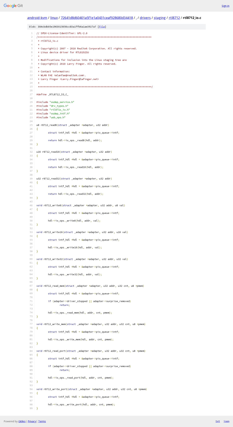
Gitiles (21, 421)
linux (54, 17)
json (226, 421)
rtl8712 (174, 17)
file (102, 26)
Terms (42, 421)
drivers (145, 17)
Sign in (225, 5)
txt (218, 421)
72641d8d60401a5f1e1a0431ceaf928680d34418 (97, 17)
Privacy (32, 421)
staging (160, 17)
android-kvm (37, 17)
